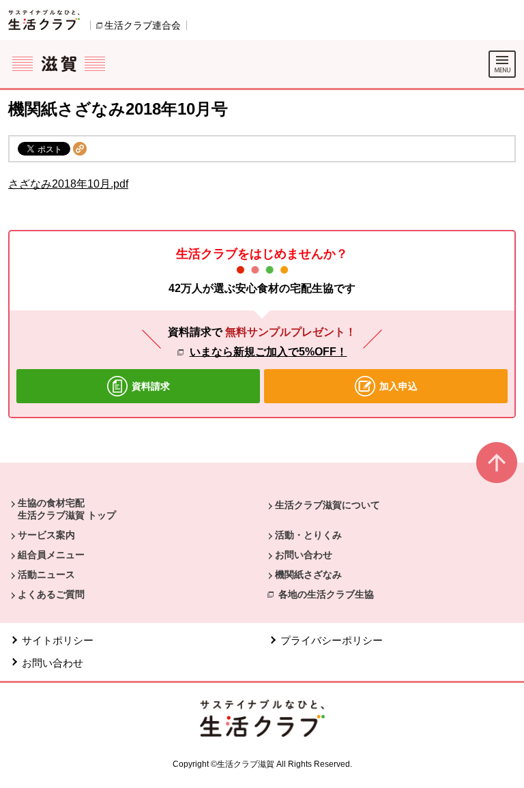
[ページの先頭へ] (496, 468)
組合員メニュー (51, 554)
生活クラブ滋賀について (327, 504)
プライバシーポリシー (331, 640)
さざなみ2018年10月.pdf (68, 184)
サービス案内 (46, 534)
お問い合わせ (303, 554)
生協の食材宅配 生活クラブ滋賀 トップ (67, 509)
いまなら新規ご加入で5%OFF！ (268, 351)
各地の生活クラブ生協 (326, 594)
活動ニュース (46, 574)
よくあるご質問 (51, 594)
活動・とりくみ (308, 534)
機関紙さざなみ (308, 574)
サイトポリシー (57, 640)
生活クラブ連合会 (142, 25)
